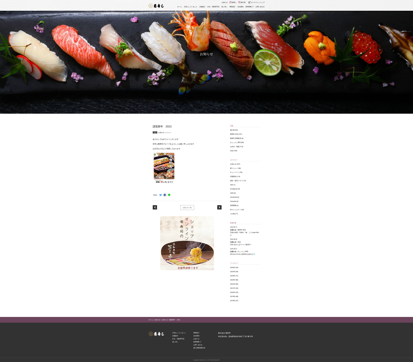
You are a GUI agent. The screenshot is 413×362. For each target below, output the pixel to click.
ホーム (179, 7)
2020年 (232, 292)
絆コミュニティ (235, 210)
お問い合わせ (260, 7)
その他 (232, 214)
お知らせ (225, 2)
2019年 (232, 296)
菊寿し (234, 2)
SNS (231, 185)
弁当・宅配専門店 (213, 7)
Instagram (234, 189)
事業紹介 (233, 7)
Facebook (233, 197)
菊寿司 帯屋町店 (236, 138)
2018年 (232, 301)
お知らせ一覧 (187, 207)
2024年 (232, 276)
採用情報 (249, 7)
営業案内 (233, 176)
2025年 (232, 271)
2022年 (232, 284)
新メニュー (234, 168)
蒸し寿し (224, 7)
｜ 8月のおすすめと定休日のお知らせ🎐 (242, 251)
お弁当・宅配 (235, 147)
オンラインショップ (258, 2)
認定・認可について (237, 180)
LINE (232, 193)
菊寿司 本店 (234, 134)
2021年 (232, 288)
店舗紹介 (202, 7)
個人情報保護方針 (199, 348)
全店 (232, 151)
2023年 (232, 280)
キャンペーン (235, 172)
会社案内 (240, 7)
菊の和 (243, 2)
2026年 (232, 267)
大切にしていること (190, 7)
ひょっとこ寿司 (235, 142)
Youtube (233, 201)
